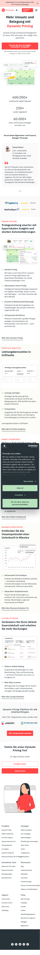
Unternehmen (25, 856)
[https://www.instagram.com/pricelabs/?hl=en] (24, 944)
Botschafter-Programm (28, 918)
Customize (19, 495)
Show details (28, 481)
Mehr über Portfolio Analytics (13, 429)
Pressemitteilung (26, 881)
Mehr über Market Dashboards (14, 517)
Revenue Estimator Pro (9, 841)
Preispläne (24, 903)
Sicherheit (5, 936)
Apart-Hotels (25, 845)
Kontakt (23, 906)
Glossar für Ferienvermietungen (30, 885)
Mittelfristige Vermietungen (29, 841)
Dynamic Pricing (6, 830)
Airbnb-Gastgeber (26, 830)
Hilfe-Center (5, 906)
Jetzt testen (20, 771)
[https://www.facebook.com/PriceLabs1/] (12, 944)
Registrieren (24, 925)
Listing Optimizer (7, 845)
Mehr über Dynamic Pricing (12, 338)
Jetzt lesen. (25, 4)
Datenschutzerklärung (16, 936)
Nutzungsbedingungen (31, 936)
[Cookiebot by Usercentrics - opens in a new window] (28, 446)
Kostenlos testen (26, 10)
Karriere (23, 910)
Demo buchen (6, 899)
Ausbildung (5, 910)
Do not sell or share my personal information (20, 503)
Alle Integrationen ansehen (20, 733)
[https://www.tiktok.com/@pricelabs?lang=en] (27, 944)
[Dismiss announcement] (37, 3)
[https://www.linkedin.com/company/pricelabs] (20, 944)
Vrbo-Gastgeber (26, 834)
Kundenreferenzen (26, 870)
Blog (22, 866)
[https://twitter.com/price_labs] (16, 944)
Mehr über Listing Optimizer (13, 697)
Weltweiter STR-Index (8, 866)
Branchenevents (6, 878)
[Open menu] (36, 10)
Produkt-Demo (20, 764)
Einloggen (24, 922)
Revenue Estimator (7, 870)
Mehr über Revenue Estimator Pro (15, 608)
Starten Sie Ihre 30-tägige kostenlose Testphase (20, 46)
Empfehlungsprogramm (28, 914)
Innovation (24, 878)
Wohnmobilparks (26, 837)
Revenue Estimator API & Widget (12, 856)
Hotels (23, 849)
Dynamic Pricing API (8, 853)
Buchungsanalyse (7, 874)
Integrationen (25, 853)
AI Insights (5, 849)
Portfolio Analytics (7, 837)
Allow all (20, 488)
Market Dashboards (7, 834)
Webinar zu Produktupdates (29, 889)
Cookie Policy (20, 939)
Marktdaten (24, 874)
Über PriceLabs (25, 899)
